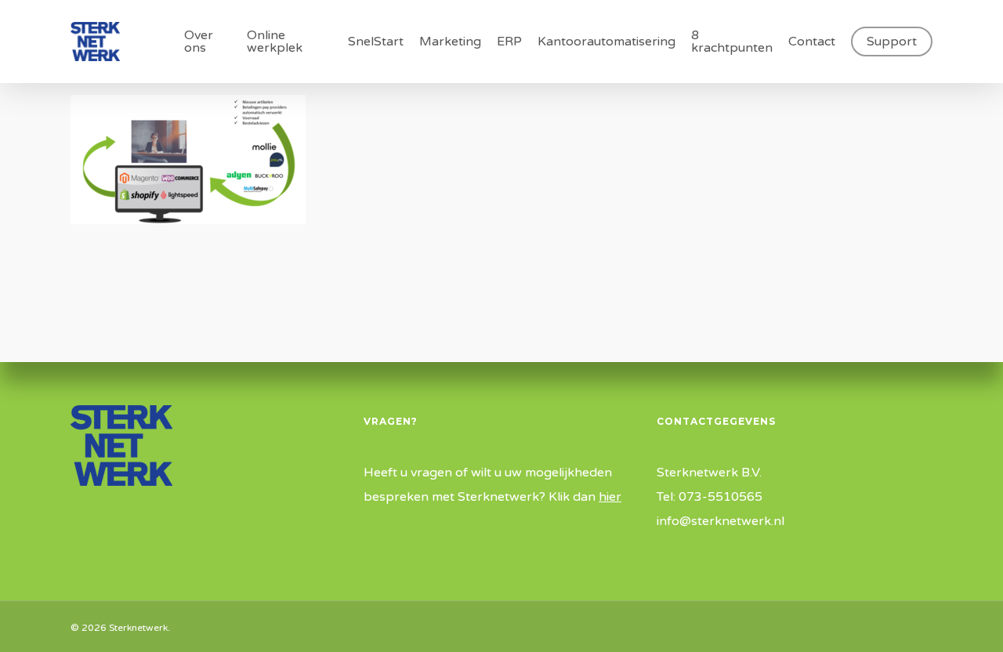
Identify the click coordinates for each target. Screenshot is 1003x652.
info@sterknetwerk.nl (720, 521)
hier (610, 497)
